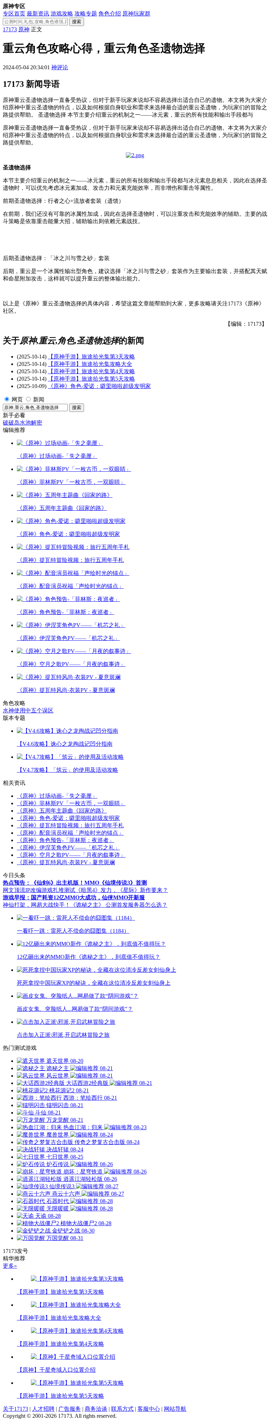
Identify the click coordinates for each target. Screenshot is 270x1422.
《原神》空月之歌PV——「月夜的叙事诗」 (71, 855)
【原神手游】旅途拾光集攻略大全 (90, 364)
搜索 (76, 21)
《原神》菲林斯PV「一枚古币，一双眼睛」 (71, 803)
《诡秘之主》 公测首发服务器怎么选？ (118, 905)
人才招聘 (43, 1409)
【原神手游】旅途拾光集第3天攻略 (91, 357)
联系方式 (122, 1409)
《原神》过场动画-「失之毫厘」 (57, 796)
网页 (17, 399)
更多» (10, 1266)
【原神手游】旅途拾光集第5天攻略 (91, 379)
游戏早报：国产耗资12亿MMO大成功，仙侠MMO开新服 (74, 897)
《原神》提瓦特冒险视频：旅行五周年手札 (70, 825)
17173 (10, 29)
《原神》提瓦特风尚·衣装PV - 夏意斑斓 (66, 862)
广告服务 (69, 1409)
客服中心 (148, 1409)
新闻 (38, 399)
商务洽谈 (96, 1409)
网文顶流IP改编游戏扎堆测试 (39, 890)
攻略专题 (86, 14)
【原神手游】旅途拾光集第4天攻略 (91, 371)
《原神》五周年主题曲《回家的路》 (62, 811)
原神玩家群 (136, 14)
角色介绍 (109, 14)
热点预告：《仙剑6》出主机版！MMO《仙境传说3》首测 (75, 883)
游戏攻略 (62, 14)
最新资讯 (38, 14)
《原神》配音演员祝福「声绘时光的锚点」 (70, 833)
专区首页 (14, 14)
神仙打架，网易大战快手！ (36, 905)
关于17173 (15, 1409)
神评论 (59, 67)
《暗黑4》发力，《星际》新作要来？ (121, 890)
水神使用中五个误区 (28, 710)
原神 (24, 29)
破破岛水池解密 (22, 423)
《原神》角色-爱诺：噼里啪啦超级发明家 (99, 386)
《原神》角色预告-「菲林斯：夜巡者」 (65, 840)
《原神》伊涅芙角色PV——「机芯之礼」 (68, 848)
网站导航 (175, 1409)
